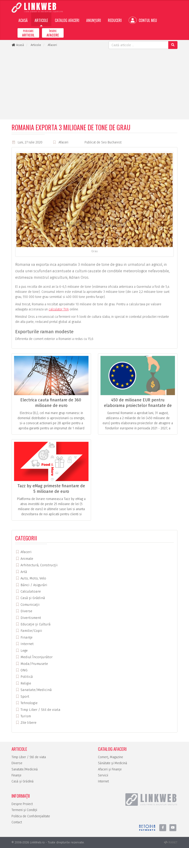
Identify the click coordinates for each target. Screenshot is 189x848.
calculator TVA (59, 309)
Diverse (26, 611)
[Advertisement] (94, 83)
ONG (23, 670)
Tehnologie (29, 703)
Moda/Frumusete (34, 664)
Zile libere (28, 723)
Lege (24, 650)
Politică (26, 677)
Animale (26, 559)
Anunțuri (93, 20)
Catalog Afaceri (67, 20)
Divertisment (30, 618)
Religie (25, 683)
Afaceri (63, 142)
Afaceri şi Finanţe (110, 769)
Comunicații (30, 605)
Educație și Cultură (35, 624)
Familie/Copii (31, 631)
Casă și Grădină (32, 598)
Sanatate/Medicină (36, 690)
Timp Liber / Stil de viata (40, 710)
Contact (17, 822)
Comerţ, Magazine (110, 757)
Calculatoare (30, 591)
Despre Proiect (22, 804)
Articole (41, 20)
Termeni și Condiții (24, 810)
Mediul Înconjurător (36, 657)
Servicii (103, 775)
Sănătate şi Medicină (112, 763)
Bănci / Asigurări (33, 585)
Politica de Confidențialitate (31, 816)
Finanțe (26, 637)
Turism (25, 716)
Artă (23, 572)
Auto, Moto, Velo (33, 578)
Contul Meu (147, 20)
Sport (24, 696)
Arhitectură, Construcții (39, 565)
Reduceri (115, 20)
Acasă (23, 20)
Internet (27, 644)
